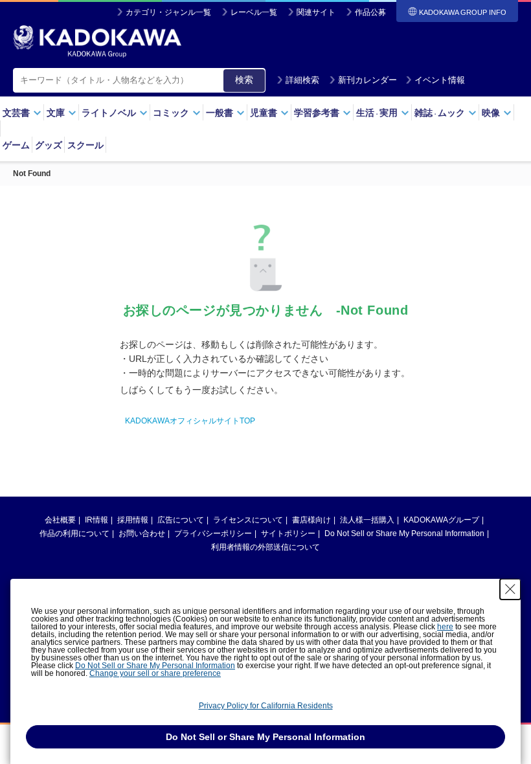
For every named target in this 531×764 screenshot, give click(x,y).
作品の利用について (74, 533)
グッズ (48, 145)
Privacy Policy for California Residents (266, 705)
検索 (244, 79)
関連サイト (316, 12)
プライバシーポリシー (213, 533)
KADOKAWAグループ (441, 519)
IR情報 (96, 519)
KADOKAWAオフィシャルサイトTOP (190, 420)
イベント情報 (439, 80)
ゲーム (16, 145)
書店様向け (311, 519)
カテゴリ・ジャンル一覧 (168, 12)
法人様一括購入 (367, 519)
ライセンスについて (248, 519)
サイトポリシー (288, 533)
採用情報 (132, 519)
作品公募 (370, 12)
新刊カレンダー (367, 80)
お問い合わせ (142, 533)
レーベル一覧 (254, 12)
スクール (85, 145)
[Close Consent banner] (510, 589)
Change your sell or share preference (155, 673)
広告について (180, 519)
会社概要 (60, 519)
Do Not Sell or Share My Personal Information (404, 533)
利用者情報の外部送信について (265, 547)
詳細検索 (302, 80)
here (445, 627)
